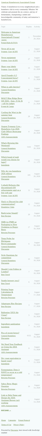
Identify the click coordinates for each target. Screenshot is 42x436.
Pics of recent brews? (10, 333)
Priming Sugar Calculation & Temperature (7, 292)
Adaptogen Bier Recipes (11, 303)
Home (3, 420)
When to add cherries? (10, 87)
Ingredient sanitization (10, 324)
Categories (12, 420)
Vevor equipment (8, 57)
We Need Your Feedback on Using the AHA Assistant (11, 347)
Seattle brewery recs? (10, 280)
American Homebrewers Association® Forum (18, 2)
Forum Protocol (24, 420)
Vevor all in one (8, 49)
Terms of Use (6, 425)
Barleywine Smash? (9, 213)
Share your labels (8, 66)
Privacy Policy (19, 425)
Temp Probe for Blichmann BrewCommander (8, 241)
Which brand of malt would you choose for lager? (10, 159)
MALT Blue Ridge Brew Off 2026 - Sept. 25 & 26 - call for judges (12, 101)
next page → (6, 410)
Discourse (14, 430)
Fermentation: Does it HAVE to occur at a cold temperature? (11, 372)
